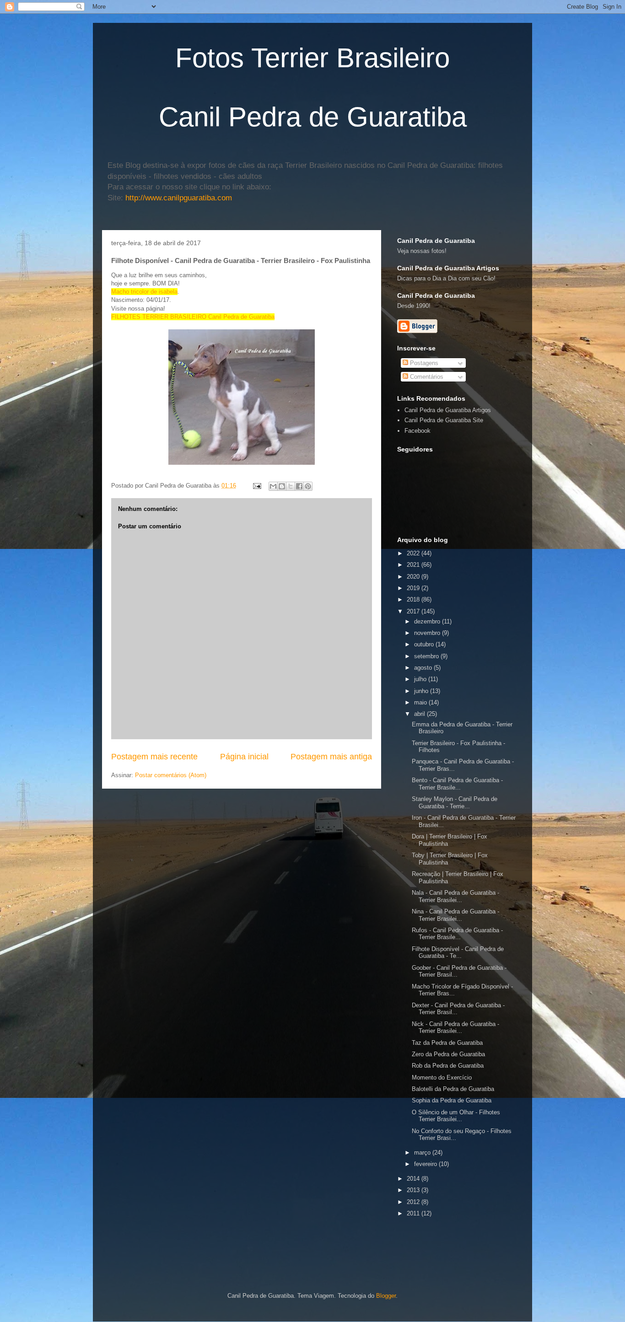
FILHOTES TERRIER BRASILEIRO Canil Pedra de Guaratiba (193, 316)
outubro (425, 644)
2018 (414, 599)
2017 (414, 611)
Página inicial (244, 756)
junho (422, 691)
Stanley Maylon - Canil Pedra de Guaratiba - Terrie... (454, 802)
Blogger (386, 1295)
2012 (414, 1201)
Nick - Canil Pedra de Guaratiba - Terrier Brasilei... (455, 1028)
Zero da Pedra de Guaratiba (448, 1054)
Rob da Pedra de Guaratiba (448, 1065)
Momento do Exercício (442, 1077)
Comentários (425, 376)
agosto (424, 667)
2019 (414, 588)
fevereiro (426, 1164)
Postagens (423, 363)
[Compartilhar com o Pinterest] (307, 486)
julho (421, 679)
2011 (414, 1213)
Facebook (417, 430)
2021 (414, 564)
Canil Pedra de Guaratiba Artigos (447, 410)
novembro (428, 632)
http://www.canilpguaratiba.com (178, 197)
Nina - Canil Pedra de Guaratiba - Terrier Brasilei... (455, 915)
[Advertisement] (504, 1233)
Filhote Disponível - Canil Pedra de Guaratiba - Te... (458, 953)
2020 (414, 576)
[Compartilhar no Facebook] (299, 486)
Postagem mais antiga (331, 756)
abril (420, 713)
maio (421, 702)
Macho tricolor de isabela (144, 291)
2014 (414, 1178)
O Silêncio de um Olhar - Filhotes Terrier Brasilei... (456, 1116)
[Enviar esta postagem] (256, 485)
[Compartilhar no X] (290, 486)
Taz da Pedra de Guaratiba (447, 1042)
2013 (414, 1190)
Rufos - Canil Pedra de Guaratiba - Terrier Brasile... (457, 934)
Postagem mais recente (154, 756)
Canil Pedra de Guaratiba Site (443, 420)
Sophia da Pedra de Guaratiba (451, 1100)
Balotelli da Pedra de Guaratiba (453, 1089)
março (423, 1152)
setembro (427, 656)
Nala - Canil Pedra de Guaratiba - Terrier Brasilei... (455, 896)
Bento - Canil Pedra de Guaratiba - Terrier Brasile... (457, 784)
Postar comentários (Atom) (170, 775)
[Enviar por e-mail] (273, 486)
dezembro (428, 621)
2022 (414, 553)
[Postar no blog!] (281, 486)
